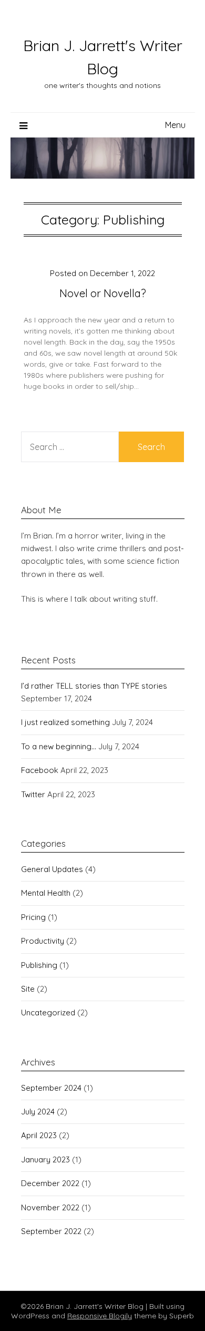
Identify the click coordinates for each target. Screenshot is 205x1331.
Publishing (39, 965)
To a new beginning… (58, 746)
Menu (175, 125)
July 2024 (38, 1112)
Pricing (33, 917)
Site (28, 989)
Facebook (39, 770)
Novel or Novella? (102, 293)
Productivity (42, 941)
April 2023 (39, 1135)
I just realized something (65, 722)
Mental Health (45, 893)
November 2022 (50, 1207)
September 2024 (51, 1088)
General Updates (52, 869)
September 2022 (51, 1231)
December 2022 (50, 1183)
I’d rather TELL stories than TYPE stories (94, 686)
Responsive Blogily (99, 1315)
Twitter (33, 794)
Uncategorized (48, 1012)
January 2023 (45, 1159)
